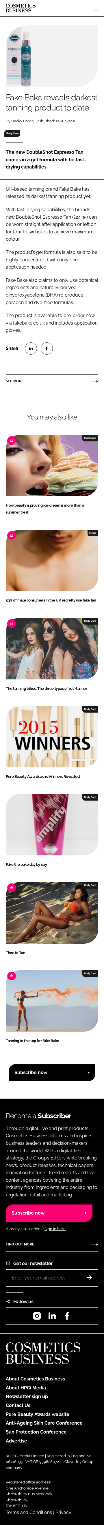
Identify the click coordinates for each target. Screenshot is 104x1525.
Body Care (12, 133)
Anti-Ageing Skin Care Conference (44, 1423)
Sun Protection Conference (36, 1432)
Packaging (90, 437)
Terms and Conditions (29, 1512)
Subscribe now (30, 1072)
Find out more (20, 1244)
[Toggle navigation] (96, 8)
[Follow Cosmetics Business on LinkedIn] (52, 1317)
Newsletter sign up (27, 1396)
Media (92, 532)
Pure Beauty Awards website (37, 1414)
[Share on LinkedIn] (31, 348)
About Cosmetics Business (35, 1379)
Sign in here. (55, 1229)
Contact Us (18, 1405)
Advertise (16, 1441)
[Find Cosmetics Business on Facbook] (67, 1317)
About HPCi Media (26, 1388)
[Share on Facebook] (47, 348)
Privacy (63, 1512)
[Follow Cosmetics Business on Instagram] (37, 1317)
